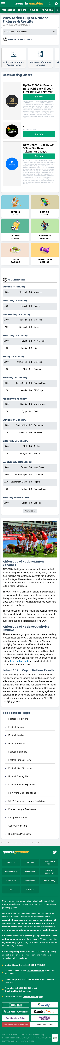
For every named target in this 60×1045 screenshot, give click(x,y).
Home (3, 843)
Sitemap (30, 890)
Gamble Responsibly (49, 871)
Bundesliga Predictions (19, 834)
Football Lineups (16, 727)
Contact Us (11, 881)
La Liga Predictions (17, 817)
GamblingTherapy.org (33, 997)
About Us (11, 862)
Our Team (30, 862)
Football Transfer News (19, 760)
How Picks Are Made (49, 862)
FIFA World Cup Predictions (22, 793)
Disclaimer (30, 881)
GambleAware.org (34, 979)
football (23, 843)
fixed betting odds (19, 661)
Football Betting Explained (21, 784)
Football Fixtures (16, 743)
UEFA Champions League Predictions (27, 801)
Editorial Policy (11, 871)
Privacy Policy (49, 881)
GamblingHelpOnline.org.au (18, 991)
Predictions (8, 10)
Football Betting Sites (19, 776)
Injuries (33, 10)
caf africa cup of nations (36, 843)
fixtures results (12, 843)
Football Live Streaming (20, 768)
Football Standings (17, 752)
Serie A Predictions (17, 826)
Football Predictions (18, 719)
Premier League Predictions (22, 809)
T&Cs (11, 890)
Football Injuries (16, 735)
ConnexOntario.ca (35, 971)
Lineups (22, 10)
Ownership (30, 871)
